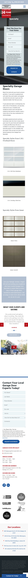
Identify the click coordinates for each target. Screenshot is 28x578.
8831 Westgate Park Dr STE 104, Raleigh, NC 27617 (14, 532)
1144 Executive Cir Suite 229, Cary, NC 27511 (14, 546)
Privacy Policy (17, 64)
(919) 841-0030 (8, 453)
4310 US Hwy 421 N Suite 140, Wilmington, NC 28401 (14, 537)
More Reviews (13, 335)
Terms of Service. (20, 572)
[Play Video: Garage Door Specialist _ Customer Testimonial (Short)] (14, 347)
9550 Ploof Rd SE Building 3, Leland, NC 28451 (14, 542)
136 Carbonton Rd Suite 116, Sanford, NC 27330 (14, 550)
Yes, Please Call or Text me (13, 54)
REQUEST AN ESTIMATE (14, 70)
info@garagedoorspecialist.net (13, 451)
